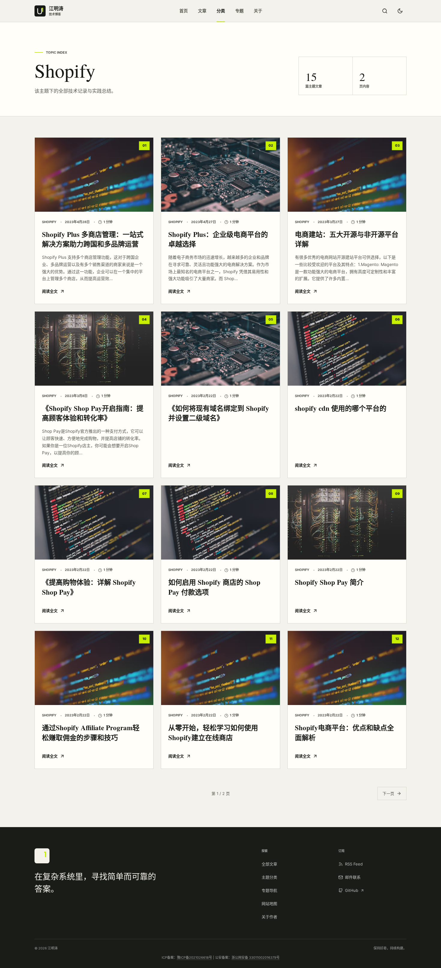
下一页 (388, 793)
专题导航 (269, 890)
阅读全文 (50, 291)
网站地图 (269, 903)
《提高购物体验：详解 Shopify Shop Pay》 (89, 587)
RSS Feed (354, 864)
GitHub (351, 890)
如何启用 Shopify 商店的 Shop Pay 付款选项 (214, 587)
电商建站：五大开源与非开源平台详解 (346, 239)
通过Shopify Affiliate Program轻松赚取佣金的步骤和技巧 (91, 732)
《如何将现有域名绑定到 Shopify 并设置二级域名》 (218, 413)
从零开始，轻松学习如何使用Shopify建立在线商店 (213, 732)
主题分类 (269, 877)
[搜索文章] (384, 11)
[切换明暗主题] (399, 11)
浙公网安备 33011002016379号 (256, 957)
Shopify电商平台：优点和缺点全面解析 (344, 732)
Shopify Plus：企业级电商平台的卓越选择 (218, 239)
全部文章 (269, 864)
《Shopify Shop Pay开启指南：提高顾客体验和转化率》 (92, 413)
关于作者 (269, 916)
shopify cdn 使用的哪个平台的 (340, 408)
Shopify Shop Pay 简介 (329, 582)
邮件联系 (353, 877)
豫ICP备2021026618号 (194, 957)
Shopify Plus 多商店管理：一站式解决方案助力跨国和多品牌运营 (92, 239)
